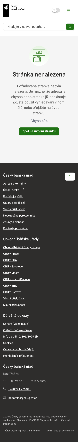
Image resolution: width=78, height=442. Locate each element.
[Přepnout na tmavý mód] (56, 10)
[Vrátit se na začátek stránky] (70, 176)
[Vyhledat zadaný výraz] (70, 27)
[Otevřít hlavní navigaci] (69, 10)
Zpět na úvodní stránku (39, 131)
